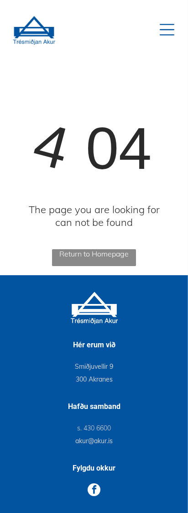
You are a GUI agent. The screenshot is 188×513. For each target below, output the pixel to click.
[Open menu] (167, 29)
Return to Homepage (94, 253)
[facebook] (94, 490)
